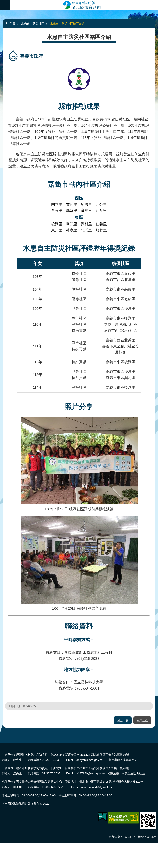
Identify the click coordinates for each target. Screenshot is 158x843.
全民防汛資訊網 (84, 5)
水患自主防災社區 (32, 23)
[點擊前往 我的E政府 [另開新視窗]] (102, 817)
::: (1, 745)
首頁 (12, 23)
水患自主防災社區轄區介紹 (67, 23)
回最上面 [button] (142, 720)
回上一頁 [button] (122, 720)
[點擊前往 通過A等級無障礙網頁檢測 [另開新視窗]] (123, 818)
